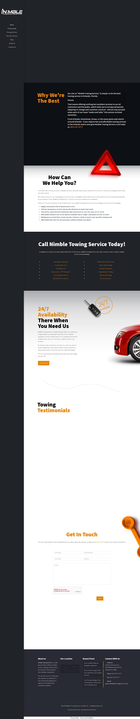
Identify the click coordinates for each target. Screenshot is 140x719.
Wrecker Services (105, 278)
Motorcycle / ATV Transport (61, 272)
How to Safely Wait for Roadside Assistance (91, 664)
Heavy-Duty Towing (105, 265)
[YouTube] (13, 716)
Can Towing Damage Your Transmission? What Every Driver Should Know (92, 682)
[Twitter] (11, 716)
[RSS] (16, 716)
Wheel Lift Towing (106, 275)
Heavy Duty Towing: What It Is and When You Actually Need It (93, 673)
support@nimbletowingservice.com (116, 683)
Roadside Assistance (105, 268)
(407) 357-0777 (76, 127)
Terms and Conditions (86, 718)
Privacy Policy (75, 718)
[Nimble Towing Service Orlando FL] (12, 11)
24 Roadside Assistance (61, 262)
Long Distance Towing (105, 272)
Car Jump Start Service (61, 275)
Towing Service (61, 268)
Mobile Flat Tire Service (61, 278)
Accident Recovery (61, 265)
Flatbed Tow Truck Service (105, 262)
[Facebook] (8, 716)
